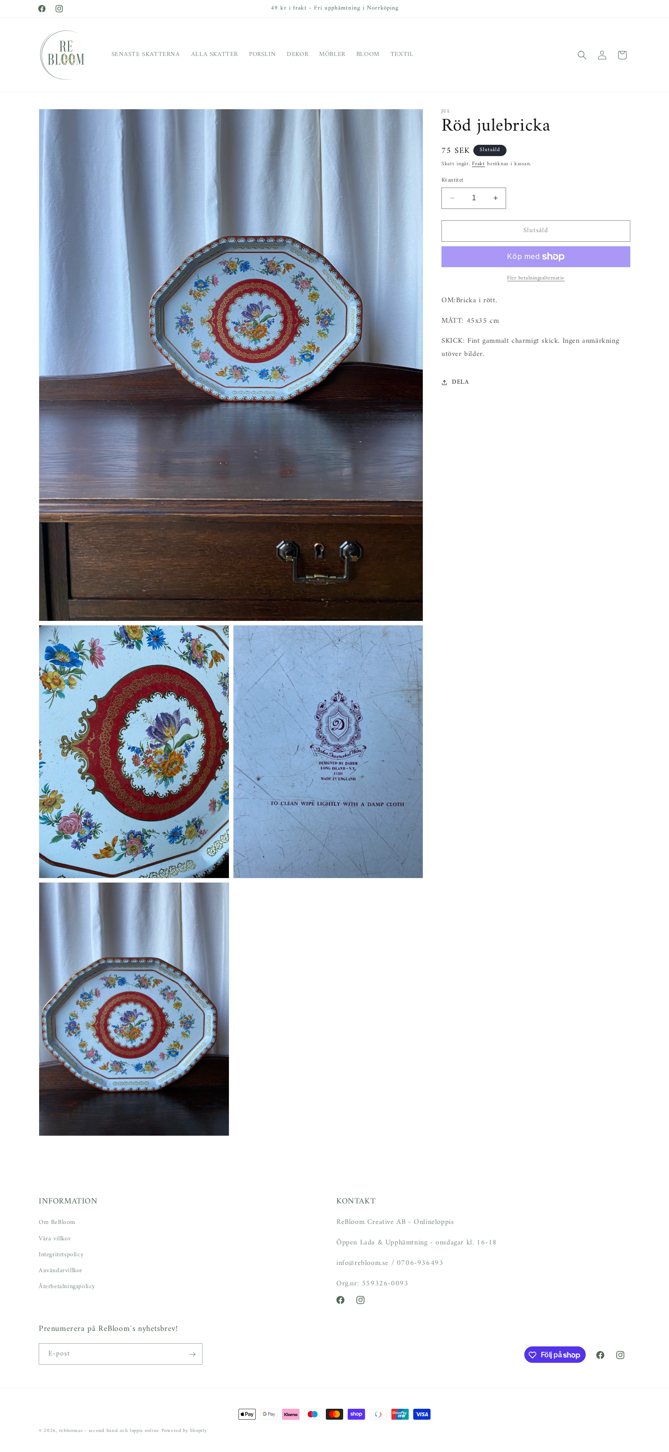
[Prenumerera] (192, 1354)
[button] (582, 55)
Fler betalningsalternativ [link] (536, 278)
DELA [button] (460, 382)
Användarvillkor (60, 1270)
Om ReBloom (57, 1222)
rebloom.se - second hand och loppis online (109, 1431)
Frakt (478, 164)
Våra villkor (55, 1238)
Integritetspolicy (61, 1254)
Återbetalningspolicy (67, 1286)
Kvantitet (452, 180)
